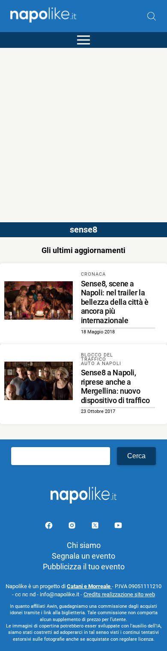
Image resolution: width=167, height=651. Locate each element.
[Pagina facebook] (49, 526)
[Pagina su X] (95, 526)
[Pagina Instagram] (72, 526)
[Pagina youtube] (118, 526)
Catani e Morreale (89, 586)
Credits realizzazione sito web (119, 594)
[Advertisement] (83, 131)
